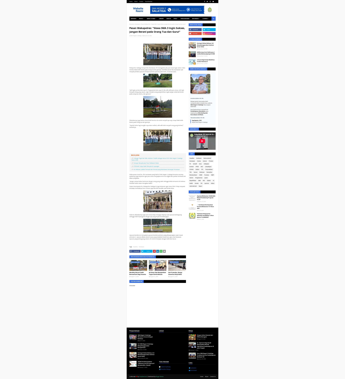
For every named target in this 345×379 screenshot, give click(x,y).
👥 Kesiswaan (193, 370)
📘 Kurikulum (192, 368)
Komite (196, 183)
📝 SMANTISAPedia (165, 367)
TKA (191, 172)
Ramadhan (209, 172)
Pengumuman (198, 178)
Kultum (197, 169)
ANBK (200, 175)
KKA (204, 180)
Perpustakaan (208, 169)
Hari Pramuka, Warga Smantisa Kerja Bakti (175, 273)
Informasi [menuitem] (195, 18)
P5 (190, 164)
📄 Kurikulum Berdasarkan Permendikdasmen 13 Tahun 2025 (205, 206)
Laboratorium (193, 186)
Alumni (191, 178)
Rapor (200, 186)
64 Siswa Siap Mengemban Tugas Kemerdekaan (157, 273)
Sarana (195, 172)
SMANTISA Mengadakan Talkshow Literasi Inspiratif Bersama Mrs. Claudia (146, 363)
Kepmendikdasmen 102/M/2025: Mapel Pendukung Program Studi (206, 197)
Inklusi (212, 183)
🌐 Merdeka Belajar (165, 369)
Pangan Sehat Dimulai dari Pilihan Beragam (205, 336)
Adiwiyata (206, 164)
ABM (199, 180)
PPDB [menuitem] (175, 18)
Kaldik (191, 183)
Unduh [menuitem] (168, 18)
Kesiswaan (137, 24)
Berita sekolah (207, 158)
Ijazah (206, 178)
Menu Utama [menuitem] (151, 18)
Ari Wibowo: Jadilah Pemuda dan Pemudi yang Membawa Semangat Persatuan (157, 169)
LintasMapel (208, 166)
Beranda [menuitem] (133, 18)
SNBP (212, 175)
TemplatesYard (143, 376)
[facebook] (204, 1)
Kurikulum (198, 158)
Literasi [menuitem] (205, 18)
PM (201, 183)
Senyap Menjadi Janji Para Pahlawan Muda (146, 163)
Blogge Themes (160, 376)
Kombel (192, 166)
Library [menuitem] (161, 18)
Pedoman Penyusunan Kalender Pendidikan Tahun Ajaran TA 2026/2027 (205, 215)
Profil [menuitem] (141, 18)
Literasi (205, 161)
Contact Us (213, 376)
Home (131, 1)
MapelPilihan (193, 180)
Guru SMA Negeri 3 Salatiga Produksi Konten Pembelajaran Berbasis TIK (206, 355)
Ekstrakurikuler (193, 175)
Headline (135, 247)
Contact (141, 1)
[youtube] (213, 1)
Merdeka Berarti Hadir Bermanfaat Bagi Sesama (137, 273)
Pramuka (206, 175)
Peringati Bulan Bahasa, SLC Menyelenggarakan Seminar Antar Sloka (205, 45)
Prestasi (211, 161)
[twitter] (207, 1)
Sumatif (195, 164)
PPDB (197, 166)
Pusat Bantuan (148, 1)
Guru (200, 164)
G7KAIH (191, 169)
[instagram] (210, 1)
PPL (202, 169)
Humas (199, 161)
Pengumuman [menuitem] (185, 18)
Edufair (209, 180)
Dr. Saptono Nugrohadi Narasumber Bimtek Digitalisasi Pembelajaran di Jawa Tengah (205, 345)
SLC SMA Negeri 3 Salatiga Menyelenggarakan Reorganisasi (145, 345)
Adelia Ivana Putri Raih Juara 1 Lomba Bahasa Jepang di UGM (206, 53)
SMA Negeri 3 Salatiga (136, 35)
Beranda (131, 24)
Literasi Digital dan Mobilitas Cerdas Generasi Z (206, 60)
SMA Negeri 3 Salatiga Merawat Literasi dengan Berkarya (145, 336)
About (135, 1)
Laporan (206, 183)
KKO (202, 166)
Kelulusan (202, 172)
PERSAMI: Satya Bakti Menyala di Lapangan (146, 166)
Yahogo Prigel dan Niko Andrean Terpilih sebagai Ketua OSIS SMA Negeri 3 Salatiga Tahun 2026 (156, 159)
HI (213, 180)
